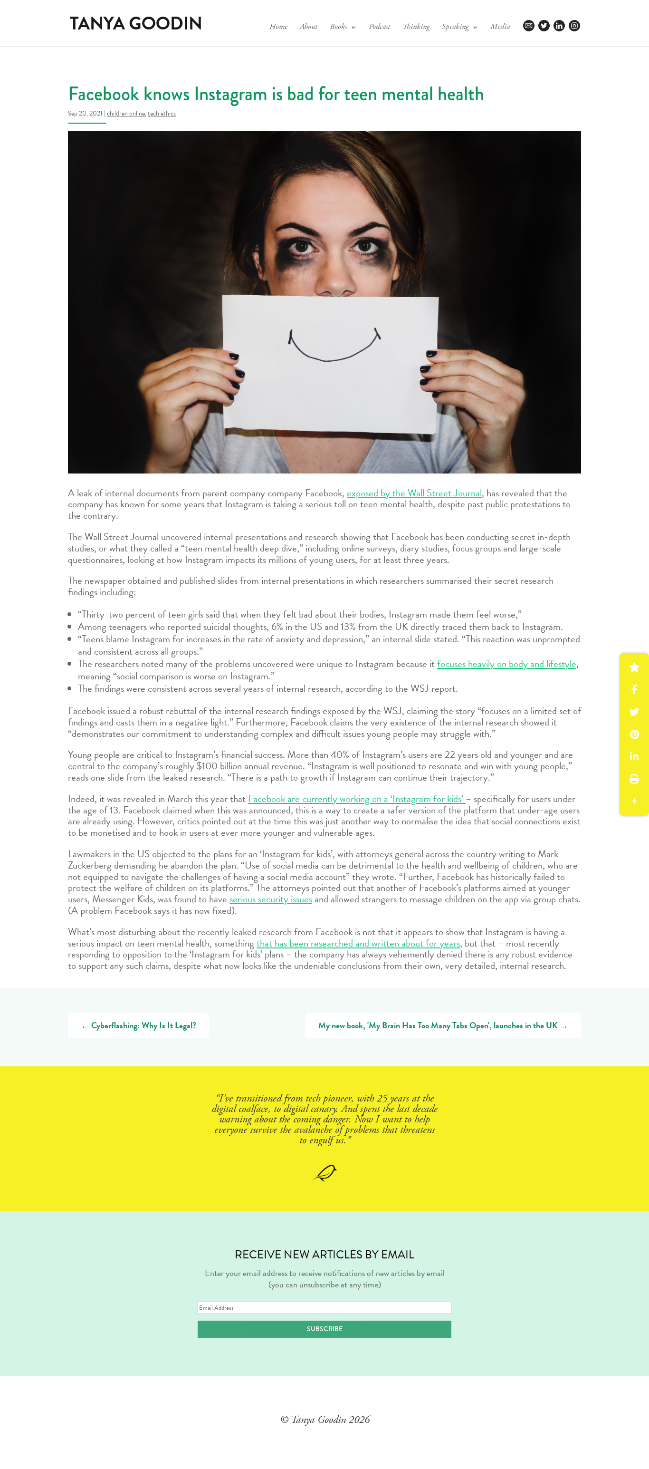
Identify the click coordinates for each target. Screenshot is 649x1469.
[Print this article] (634, 779)
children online (126, 113)
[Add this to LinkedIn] (634, 756)
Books (338, 28)
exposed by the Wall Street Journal (414, 493)
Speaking (455, 28)
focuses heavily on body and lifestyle (506, 663)
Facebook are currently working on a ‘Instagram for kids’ (357, 798)
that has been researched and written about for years (358, 943)
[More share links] (634, 801)
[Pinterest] (634, 734)
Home (278, 28)
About (308, 28)
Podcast (379, 28)
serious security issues (270, 899)
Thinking (415, 28)
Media (500, 28)
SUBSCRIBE (325, 1329)
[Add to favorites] (634, 667)
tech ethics (162, 113)
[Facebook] (634, 689)
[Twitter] (634, 712)
